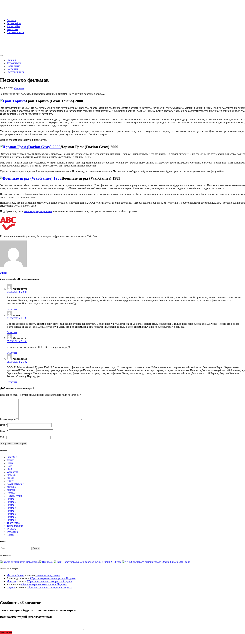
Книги (10, 480)
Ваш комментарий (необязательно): (26, 617)
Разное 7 (11, 516)
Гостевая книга (15, 32)
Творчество (13, 522)
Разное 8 (11, 519)
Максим (11, 581)
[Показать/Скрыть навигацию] (1, 55)
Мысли (11, 489)
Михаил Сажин (15, 575)
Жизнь (10, 477)
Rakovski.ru (14, 6)
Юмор (10, 534)
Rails (9, 466)
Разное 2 (11, 501)
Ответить (12, 309)
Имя (3, 424)
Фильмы (19, 88)
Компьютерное (15, 483)
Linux (10, 463)
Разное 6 (11, 513)
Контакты (12, 29)
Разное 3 (11, 504)
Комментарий (9, 419)
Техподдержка (15, 525)
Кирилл (11, 587)
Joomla (10, 460)
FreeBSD (12, 457)
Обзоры (11, 492)
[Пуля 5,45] (46, 561)
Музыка (11, 486)
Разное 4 (11, 507)
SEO (9, 469)
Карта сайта (13, 26)
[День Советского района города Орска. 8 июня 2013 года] (88, 561)
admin (3, 272)
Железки (11, 475)
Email (4, 431)
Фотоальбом (14, 23)
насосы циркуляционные (38, 211)
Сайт (3, 437)
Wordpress (12, 472)
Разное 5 (11, 510)
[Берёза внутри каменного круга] (19, 561)
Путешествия (14, 495)
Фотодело (12, 531)
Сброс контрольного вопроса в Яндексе (53, 578)
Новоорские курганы (48, 575)
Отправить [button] (6, 632)
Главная (11, 20)
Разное (10, 498)
